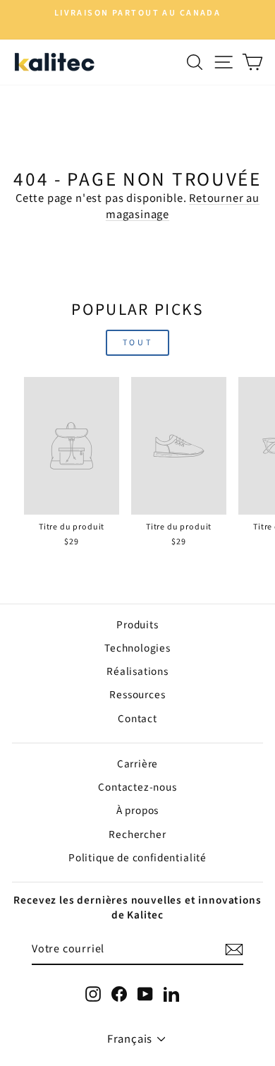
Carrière (138, 764)
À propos (137, 810)
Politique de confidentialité (137, 858)
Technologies (137, 648)
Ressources (137, 694)
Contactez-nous (137, 787)
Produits (137, 625)
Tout (137, 343)
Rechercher (137, 834)
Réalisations (137, 671)
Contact (137, 718)
